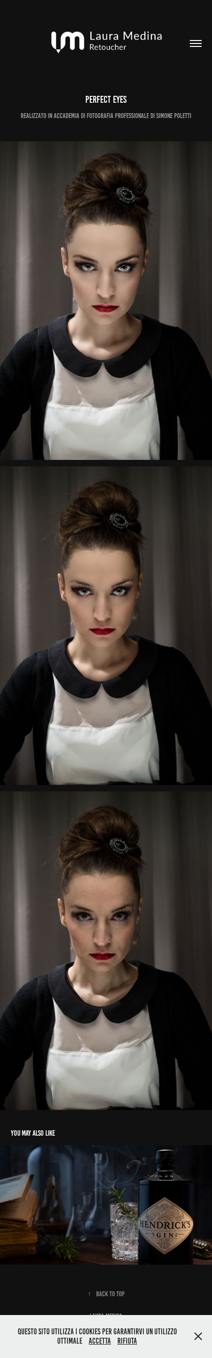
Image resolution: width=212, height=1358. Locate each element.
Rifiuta (127, 1341)
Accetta (100, 1341)
